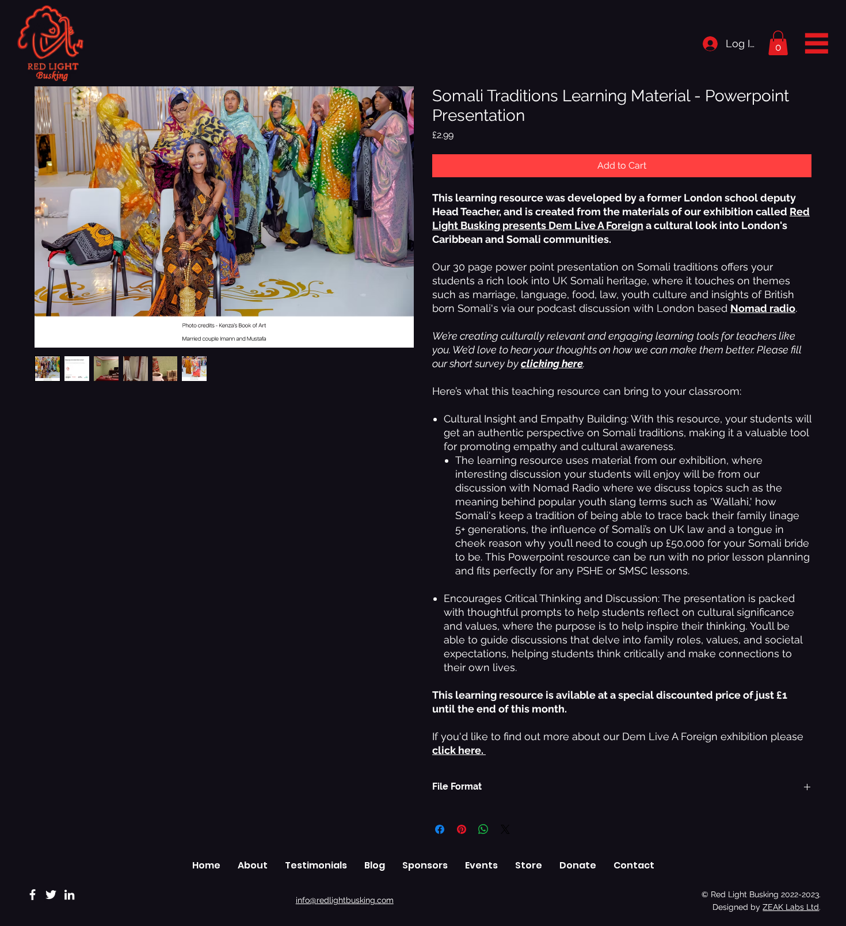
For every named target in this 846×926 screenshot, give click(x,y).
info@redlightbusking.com (345, 900)
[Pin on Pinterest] (461, 829)
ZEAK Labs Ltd (791, 907)
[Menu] (816, 43)
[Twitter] (51, 894)
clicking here (552, 363)
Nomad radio (762, 308)
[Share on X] (505, 829)
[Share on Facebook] (440, 829)
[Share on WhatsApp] (483, 829)
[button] (778, 43)
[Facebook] (32, 894)
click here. (459, 750)
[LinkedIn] (69, 894)
